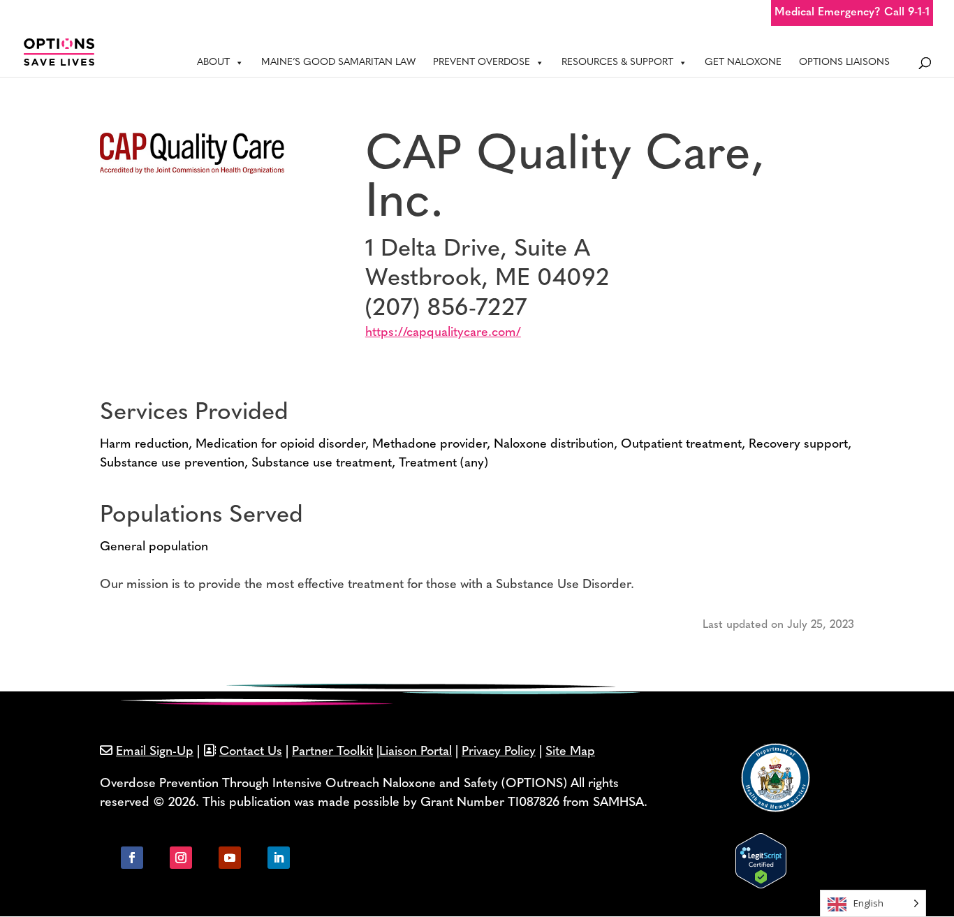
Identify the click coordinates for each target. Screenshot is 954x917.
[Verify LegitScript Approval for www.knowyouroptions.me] (760, 885)
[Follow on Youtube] (230, 857)
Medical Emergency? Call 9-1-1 (852, 12)
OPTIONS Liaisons (844, 62)
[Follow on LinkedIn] (278, 857)
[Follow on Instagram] (181, 857)
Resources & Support (617, 62)
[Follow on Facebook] (132, 857)
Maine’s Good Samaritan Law (338, 62)
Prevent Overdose (481, 62)
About (213, 62)
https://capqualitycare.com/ (443, 333)
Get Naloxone (743, 62)
